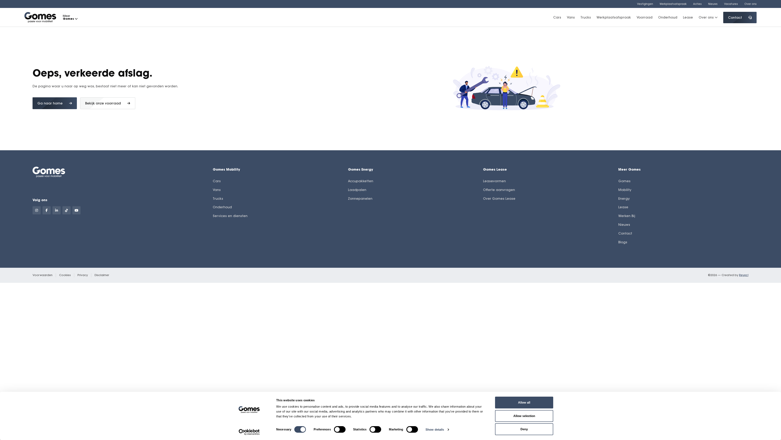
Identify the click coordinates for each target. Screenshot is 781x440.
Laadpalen (357, 190)
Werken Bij (626, 216)
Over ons (750, 3)
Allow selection (524, 416)
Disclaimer (102, 275)
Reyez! (743, 275)
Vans (571, 17)
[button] (76, 19)
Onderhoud (667, 17)
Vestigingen (645, 3)
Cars (557, 17)
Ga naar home (50, 103)
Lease (688, 17)
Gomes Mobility (226, 169)
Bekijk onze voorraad (103, 103)
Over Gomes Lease (499, 198)
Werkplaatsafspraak (673, 3)
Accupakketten (360, 181)
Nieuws (713, 3)
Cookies (65, 275)
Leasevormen (494, 181)
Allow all (524, 402)
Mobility (624, 190)
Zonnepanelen (360, 198)
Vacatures (731, 3)
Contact (735, 17)
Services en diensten (230, 216)
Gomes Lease (495, 169)
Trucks (585, 17)
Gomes (624, 181)
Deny (524, 429)
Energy (624, 198)
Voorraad (644, 17)
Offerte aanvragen (499, 190)
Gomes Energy (360, 169)
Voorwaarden (42, 275)
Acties (697, 3)
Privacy (82, 275)
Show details (434, 429)
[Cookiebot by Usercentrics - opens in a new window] (249, 432)
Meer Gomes (629, 169)
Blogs (622, 242)
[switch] (340, 429)
